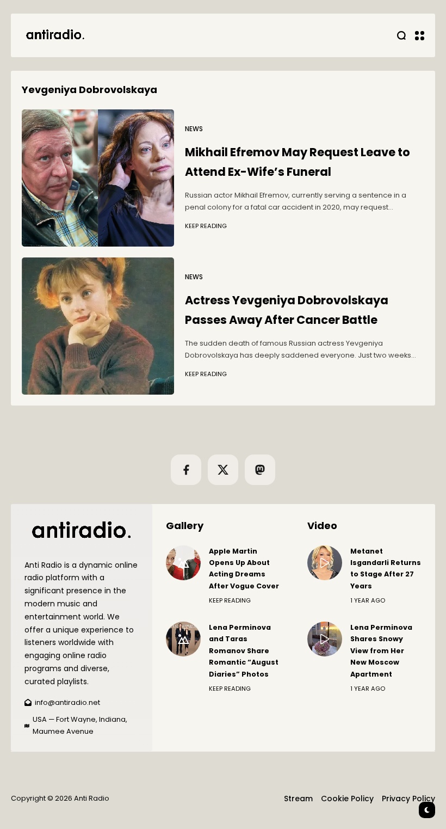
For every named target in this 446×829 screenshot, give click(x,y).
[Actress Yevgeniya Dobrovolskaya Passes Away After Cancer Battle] (98, 326)
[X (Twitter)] (223, 470)
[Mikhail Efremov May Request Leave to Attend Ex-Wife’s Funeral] (98, 178)
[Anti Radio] (54, 35)
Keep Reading (206, 226)
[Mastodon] (260, 470)
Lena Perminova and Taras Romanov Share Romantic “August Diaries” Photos (243, 651)
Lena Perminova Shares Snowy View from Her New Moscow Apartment (381, 651)
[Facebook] (186, 470)
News (194, 129)
